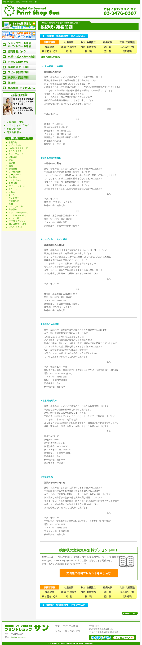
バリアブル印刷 (16, 206)
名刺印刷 (13, 142)
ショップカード (16, 154)
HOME (44, 23)
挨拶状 (12, 163)
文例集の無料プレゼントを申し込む (88, 573)
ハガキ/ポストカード (18, 148)
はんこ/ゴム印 (15, 227)
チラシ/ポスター (16, 151)
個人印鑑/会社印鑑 (17, 224)
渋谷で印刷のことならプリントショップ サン (20, 2)
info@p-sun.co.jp (18, 637)
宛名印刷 (13, 157)
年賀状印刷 (14, 201)
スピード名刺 (15, 145)
